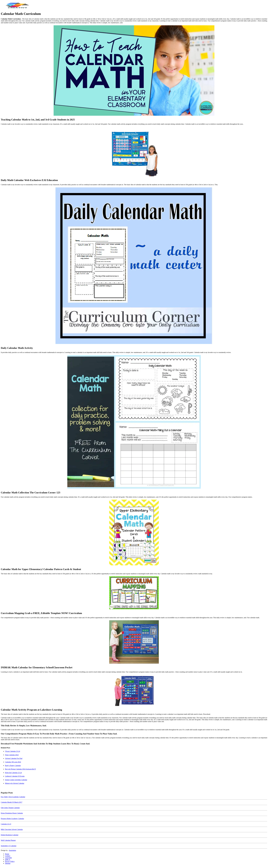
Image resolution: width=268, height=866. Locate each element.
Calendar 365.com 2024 (13, 762)
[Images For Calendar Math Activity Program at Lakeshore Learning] (134, 690)
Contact (7, 856)
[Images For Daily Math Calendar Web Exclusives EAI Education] (134, 152)
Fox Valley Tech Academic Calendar (13, 797)
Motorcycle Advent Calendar (14, 783)
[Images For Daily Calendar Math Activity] (134, 266)
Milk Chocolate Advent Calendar (12, 829)
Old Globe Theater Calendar (10, 808)
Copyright (8, 858)
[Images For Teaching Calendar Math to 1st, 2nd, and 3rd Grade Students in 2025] (134, 70)
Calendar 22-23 (6, 824)
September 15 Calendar (8, 846)
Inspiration (12, 850)
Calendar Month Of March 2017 (11, 802)
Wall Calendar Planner (8, 840)
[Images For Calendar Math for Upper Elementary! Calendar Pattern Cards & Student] (134, 533)
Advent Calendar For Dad (13, 758)
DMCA (7, 859)
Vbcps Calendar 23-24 (12, 751)
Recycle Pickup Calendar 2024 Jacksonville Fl (20, 769)
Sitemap (7, 863)
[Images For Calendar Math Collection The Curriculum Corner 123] (134, 422)
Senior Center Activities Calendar (16, 780)
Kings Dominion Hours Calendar (12, 813)
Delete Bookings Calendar (9, 835)
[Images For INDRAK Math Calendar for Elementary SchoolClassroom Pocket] (134, 642)
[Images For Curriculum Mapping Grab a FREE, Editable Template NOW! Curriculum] (134, 593)
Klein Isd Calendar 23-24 (13, 773)
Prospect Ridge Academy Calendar (12, 818)
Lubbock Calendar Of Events (14, 776)
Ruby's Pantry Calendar (13, 765)
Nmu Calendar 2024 (12, 755)
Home (7, 854)
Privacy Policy (10, 861)
